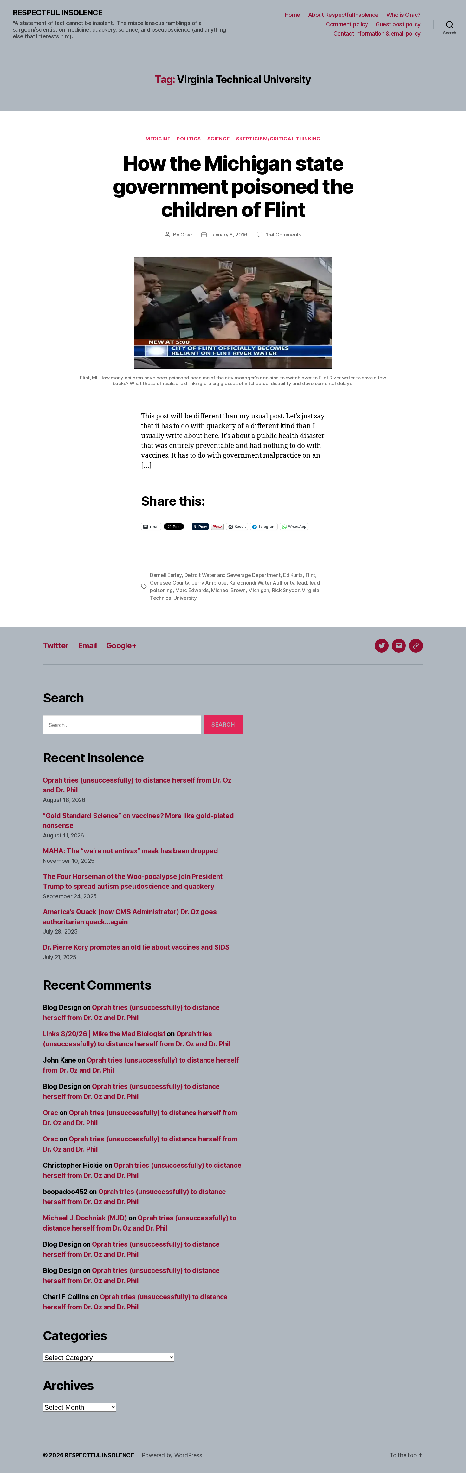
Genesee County (169, 582)
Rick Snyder (285, 590)
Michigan (258, 590)
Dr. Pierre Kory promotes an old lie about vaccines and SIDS (136, 947)
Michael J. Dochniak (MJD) (85, 1218)
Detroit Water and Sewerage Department (232, 575)
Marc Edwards (192, 590)
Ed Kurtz (293, 575)
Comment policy (347, 24)
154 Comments (283, 234)
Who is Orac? (403, 14)
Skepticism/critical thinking (278, 139)
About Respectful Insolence (343, 14)
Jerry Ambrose (209, 582)
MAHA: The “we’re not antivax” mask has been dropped (130, 851)
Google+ (121, 645)
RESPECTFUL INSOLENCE (57, 12)
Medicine (158, 139)
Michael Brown (228, 590)
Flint (310, 575)
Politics (189, 139)
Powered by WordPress (172, 1455)
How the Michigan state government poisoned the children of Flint (233, 186)
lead (302, 582)
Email (87, 645)
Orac (186, 234)
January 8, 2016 (228, 234)
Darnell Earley (166, 575)
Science (218, 139)
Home (292, 14)
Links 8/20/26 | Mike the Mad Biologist (104, 1034)
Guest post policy (398, 24)
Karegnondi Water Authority (262, 582)
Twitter (55, 645)
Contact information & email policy (377, 33)
